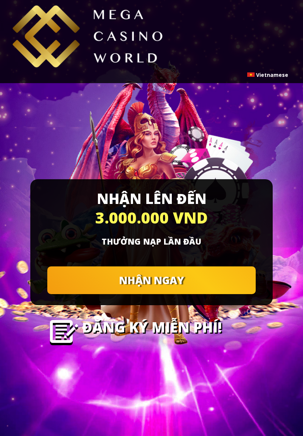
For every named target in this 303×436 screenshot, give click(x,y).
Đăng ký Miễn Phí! (152, 327)
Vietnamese (271, 74)
